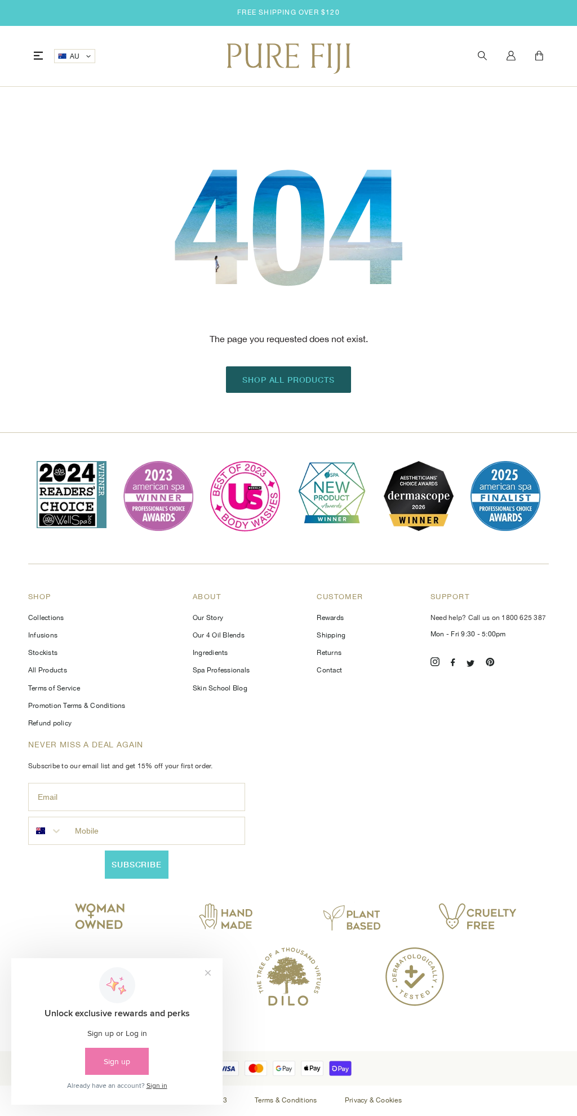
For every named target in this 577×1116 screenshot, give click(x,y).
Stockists (42, 653)
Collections (46, 618)
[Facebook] (453, 663)
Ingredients (210, 653)
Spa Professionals (221, 670)
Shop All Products (288, 379)
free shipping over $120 (288, 12)
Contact (329, 670)
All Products (47, 670)
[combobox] (49, 830)
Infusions (42, 635)
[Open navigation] (38, 56)
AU (75, 56)
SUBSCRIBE (137, 864)
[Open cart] (539, 56)
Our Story (208, 618)
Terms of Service (54, 688)
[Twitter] (470, 663)
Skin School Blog (220, 688)
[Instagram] (435, 663)
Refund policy (50, 723)
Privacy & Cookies (373, 1100)
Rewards (330, 618)
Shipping (331, 635)
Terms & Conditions (287, 1100)
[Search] (482, 56)
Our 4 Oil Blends (219, 635)
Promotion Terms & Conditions (77, 706)
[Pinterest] (490, 663)
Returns (329, 653)
